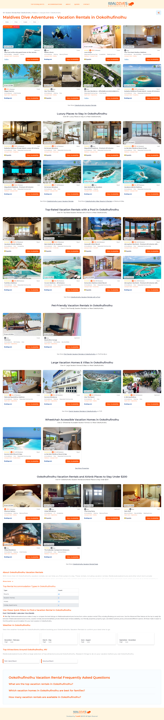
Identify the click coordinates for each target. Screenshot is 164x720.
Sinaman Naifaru (9, 511)
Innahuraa (95, 191)
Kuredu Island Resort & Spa (13, 454)
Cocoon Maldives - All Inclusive (54, 283)
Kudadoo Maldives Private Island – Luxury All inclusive (142, 91)
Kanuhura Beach (48, 661)
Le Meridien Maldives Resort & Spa (135, 148)
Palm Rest (127, 511)
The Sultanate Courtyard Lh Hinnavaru (56, 550)
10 (59, 601)
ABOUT (68, 4)
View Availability (33, 59)
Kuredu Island (16, 458)
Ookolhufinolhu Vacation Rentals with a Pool (85, 297)
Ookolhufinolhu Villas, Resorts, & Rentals (98, 201)
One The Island (49, 91)
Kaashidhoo (14, 95)
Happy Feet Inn (9, 91)
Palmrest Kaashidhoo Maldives (14, 397)
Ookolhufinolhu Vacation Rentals (85, 105)
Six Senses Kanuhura (51, 148)
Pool (4, 613)
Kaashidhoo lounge (50, 340)
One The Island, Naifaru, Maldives (135, 52)
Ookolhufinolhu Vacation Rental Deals (85, 564)
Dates (7, 22)
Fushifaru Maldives (10, 283)
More (34, 22)
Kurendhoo (16, 56)
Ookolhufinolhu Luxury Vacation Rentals (60, 201)
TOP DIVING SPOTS (37, 4)
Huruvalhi (95, 248)
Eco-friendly (30, 613)
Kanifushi (135, 248)
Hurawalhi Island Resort (92, 244)
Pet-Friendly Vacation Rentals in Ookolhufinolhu (79, 354)
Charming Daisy (89, 511)
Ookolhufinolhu (57, 286)
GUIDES (77, 4)
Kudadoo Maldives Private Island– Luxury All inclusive (21, 148)
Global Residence (50, 511)
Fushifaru (15, 286)
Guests (25, 22)
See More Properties (82, 468)
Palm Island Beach (10, 661)
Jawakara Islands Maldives (133, 187)
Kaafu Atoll (7, 95)
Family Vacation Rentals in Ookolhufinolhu (83, 411)
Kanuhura (55, 152)
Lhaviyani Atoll (8, 56)
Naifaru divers (49, 52)
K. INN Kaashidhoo (130, 397)
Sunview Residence (50, 397)
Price (16, 22)
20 (59, 594)
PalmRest (7, 340)
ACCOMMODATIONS (55, 4)
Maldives (86, 56)
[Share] (158, 12)
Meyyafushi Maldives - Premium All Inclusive (98, 148)
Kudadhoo (135, 95)
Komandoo (96, 286)
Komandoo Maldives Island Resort (95, 283)
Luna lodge (88, 52)
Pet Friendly (11, 613)
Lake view (20, 613)
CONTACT (86, 4)
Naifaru (55, 56)
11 (58, 598)
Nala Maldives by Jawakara (93, 187)
